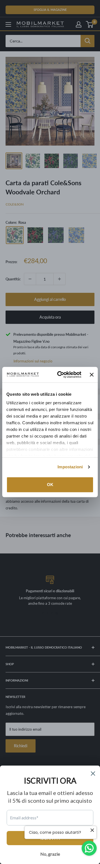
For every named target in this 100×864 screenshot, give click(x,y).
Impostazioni (70, 466)
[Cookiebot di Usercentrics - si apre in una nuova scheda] (60, 374)
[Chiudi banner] (92, 375)
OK (50, 484)
